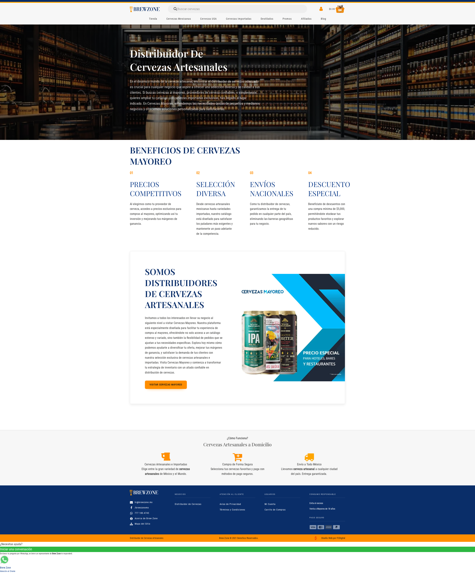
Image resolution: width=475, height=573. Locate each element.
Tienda (153, 18)
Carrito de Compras (275, 509)
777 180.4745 (142, 513)
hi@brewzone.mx (144, 502)
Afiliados (306, 18)
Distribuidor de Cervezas (188, 504)
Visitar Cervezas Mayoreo (166, 384)
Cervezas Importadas (238, 18)
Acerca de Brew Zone (146, 518)
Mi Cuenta (270, 504)
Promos (287, 18)
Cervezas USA (208, 18)
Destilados (267, 18)
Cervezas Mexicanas (178, 18)
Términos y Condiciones (232, 509)
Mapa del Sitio (142, 524)
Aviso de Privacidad (230, 504)
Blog (323, 18)
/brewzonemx (142, 507)
